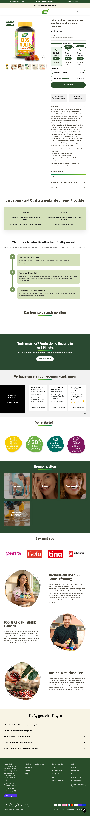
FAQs (27, 774)
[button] (68, 31)
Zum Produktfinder (45, 358)
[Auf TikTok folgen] (22, 805)
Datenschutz (75, 771)
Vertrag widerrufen (78, 785)
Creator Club (56, 774)
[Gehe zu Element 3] (21, 67)
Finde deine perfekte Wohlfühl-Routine (45, 6)
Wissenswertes (57, 771)
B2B (53, 777)
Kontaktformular (57, 764)
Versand (28, 771)
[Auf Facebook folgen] (6, 805)
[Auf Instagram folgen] (11, 805)
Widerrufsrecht (76, 780)
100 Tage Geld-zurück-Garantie (35, 764)
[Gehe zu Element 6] (42, 67)
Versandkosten (58, 37)
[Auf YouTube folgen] (17, 805)
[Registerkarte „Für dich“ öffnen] (84, 810)
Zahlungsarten (76, 777)
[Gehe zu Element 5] (35, 67)
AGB (72, 764)
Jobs (53, 767)
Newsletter (28, 767)
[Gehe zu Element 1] (7, 67)
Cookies (73, 767)
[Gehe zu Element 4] (28, 67)
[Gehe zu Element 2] (14, 67)
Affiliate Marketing (58, 780)
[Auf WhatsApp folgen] (27, 805)
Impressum (74, 774)
